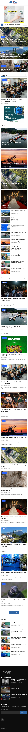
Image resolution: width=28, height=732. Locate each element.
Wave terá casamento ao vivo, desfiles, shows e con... (13, 204)
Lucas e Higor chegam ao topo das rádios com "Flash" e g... (14, 410)
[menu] (1, 2)
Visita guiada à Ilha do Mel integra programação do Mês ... (10, 327)
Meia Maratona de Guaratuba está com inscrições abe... (19, 269)
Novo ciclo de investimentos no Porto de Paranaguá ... (18, 240)
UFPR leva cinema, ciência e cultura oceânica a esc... (19, 218)
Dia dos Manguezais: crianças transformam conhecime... (17, 262)
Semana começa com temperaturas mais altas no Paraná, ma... (14, 438)
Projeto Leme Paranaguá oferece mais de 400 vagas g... (18, 247)
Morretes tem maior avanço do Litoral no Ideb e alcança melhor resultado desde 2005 (13, 55)
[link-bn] (14, 114)
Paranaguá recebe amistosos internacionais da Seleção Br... (14, 354)
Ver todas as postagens (21, 278)
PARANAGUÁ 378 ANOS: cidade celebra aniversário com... (18, 630)
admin (2, 44)
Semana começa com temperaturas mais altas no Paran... (13, 163)
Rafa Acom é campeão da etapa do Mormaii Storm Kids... (18, 254)
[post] (14, 37)
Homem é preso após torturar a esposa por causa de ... (19, 695)
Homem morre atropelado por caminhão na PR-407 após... (18, 680)
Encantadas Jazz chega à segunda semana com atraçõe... (18, 233)
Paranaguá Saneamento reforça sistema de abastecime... (18, 652)
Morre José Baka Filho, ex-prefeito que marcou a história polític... (12, 100)
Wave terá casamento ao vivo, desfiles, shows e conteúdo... (14, 517)
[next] (26, 25)
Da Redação (13, 682)
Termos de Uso (4, 728)
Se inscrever (23, 712)
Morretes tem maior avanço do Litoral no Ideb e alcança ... (14, 545)
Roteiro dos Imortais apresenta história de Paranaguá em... (13, 299)
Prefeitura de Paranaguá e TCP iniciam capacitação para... (21, 69)
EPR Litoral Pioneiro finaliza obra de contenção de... (12, 184)
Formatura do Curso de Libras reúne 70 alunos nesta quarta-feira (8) (12, 24)
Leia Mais (13, 612)
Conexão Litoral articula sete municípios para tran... (17, 226)
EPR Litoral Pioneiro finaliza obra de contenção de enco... (14, 465)
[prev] (24, 25)
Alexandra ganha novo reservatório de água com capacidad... (13, 573)
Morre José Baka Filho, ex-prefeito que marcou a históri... (12, 489)
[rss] (2, 719)
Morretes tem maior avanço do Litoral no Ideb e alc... (18, 211)
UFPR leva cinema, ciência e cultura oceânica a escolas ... (14, 600)
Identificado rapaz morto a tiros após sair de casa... (19, 687)
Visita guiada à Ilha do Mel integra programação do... (11, 143)
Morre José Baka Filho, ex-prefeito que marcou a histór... (7, 69)
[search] (26, 2)
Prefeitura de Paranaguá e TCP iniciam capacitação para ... (11, 382)
